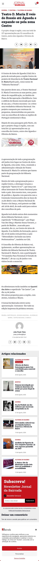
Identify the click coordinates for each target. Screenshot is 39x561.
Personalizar (19, 554)
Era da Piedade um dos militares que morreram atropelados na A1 (24, 407)
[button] (36, 529)
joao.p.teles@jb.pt (20, 334)
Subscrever (30, 501)
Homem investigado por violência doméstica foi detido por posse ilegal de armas (24, 388)
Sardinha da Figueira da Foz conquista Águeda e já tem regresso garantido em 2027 (25, 446)
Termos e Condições (19, 558)
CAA (33, 203)
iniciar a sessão (12, 519)
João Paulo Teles (19, 332)
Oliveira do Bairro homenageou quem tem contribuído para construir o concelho (25, 368)
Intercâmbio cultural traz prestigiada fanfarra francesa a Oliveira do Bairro (24, 426)
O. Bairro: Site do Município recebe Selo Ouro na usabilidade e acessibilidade (23, 465)
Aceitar (19, 548)
